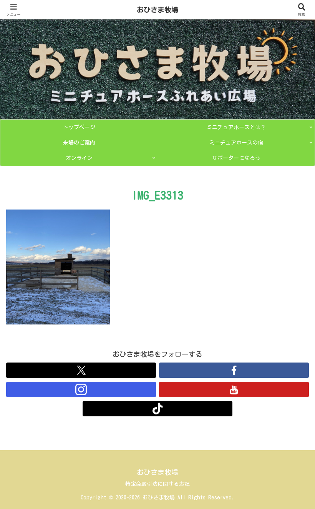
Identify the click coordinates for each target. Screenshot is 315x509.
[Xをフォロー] (81, 370)
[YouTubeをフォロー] (234, 389)
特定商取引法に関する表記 (157, 484)
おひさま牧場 (157, 9)
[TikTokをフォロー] (157, 408)
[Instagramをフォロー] (81, 389)
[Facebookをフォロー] (234, 370)
